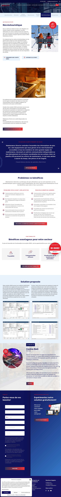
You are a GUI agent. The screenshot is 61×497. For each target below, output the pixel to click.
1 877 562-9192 (43, 1)
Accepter (6, 492)
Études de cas (51, 5)
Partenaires (34, 486)
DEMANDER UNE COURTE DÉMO (12, 58)
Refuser (15, 492)
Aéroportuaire (55, 15)
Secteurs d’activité (43, 5)
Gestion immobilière (23, 15)
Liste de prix (35, 5)
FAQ (60, 5)
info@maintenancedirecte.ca (52, 1)
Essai (57, 5)
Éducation (16, 15)
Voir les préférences (25, 492)
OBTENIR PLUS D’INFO (31, 57)
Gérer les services (5, 489)
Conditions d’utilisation (51, 485)
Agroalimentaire (8, 15)
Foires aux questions (36, 488)
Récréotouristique (46, 15)
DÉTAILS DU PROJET (30, 167)
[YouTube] (51, 491)
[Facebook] (47, 491)
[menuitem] (60, 1)
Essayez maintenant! (41, 419)
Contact (58, 9)
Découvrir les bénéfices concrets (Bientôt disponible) (30, 223)
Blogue (33, 485)
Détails (30, 383)
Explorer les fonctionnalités (30, 266)
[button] (30, 479)
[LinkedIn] (49, 491)
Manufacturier (31, 15)
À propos (19, 5)
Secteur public (38, 15)
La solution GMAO (26, 5)
